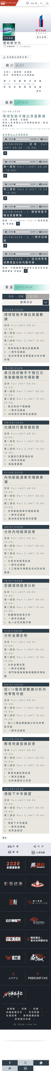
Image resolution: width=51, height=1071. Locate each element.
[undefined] (27, 3)
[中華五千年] (13, 994)
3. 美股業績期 (13, 464)
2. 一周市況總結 (15, 352)
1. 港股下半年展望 (16, 823)
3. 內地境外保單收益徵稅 (20, 414)
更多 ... (5, 838)
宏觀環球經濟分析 (20, 586)
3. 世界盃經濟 (13, 830)
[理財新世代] (5, 153)
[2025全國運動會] (13, 865)
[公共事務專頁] (13, 920)
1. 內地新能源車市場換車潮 (21, 511)
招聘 (25, 1009)
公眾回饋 (40, 853)
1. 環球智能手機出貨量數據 (21, 348)
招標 (36, 1009)
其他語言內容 (23, 1019)
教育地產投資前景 (20, 744)
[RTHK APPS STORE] (13, 976)
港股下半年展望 (18, 794)
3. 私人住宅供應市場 (17, 622)
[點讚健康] (13, 883)
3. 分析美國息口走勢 (17, 780)
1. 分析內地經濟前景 (17, 561)
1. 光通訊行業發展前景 (19, 456)
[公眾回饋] (33, 852)
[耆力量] (13, 957)
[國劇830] (13, 902)
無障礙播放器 (32, 1016)
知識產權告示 (15, 1012)
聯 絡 (16, 852)
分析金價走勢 (16, 636)
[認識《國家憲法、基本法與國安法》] (37, 939)
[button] (6, 139)
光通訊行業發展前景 (22, 427)
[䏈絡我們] (9, 852)
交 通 (16, 846)
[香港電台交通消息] (9, 846)
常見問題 (35, 1012)
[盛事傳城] (37, 957)
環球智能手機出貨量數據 (24, 116)
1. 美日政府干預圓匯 (17, 406)
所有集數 (8, 38)
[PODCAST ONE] (37, 976)
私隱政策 (12, 1016)
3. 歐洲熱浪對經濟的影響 (20, 519)
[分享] (34, 846)
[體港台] (37, 865)
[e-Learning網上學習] (37, 902)
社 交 (41, 846)
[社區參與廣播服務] (37, 920)
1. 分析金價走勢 (14, 665)
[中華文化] (13, 939)
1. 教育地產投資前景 (17, 773)
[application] (25, 139)
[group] (41, 139)
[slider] (22, 139)
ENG (32, 3)
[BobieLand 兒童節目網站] (37, 883)
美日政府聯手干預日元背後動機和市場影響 (24, 375)
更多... (40, 91)
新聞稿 (12, 1009)
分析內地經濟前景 (20, 532)
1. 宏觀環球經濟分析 (17, 615)
